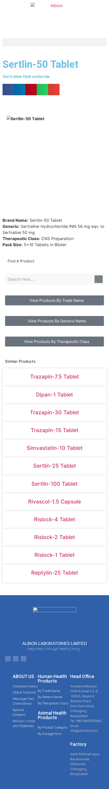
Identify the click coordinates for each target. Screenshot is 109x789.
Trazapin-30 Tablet (54, 412)
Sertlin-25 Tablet (54, 466)
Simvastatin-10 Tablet (55, 448)
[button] (54, 42)
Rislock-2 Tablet (54, 537)
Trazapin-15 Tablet (55, 430)
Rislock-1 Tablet (54, 555)
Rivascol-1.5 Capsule (54, 501)
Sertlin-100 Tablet (54, 484)
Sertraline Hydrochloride (26, 76)
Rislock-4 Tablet (54, 519)
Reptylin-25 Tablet (54, 573)
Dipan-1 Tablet (54, 394)
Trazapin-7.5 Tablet (54, 376)
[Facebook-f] (8, 658)
